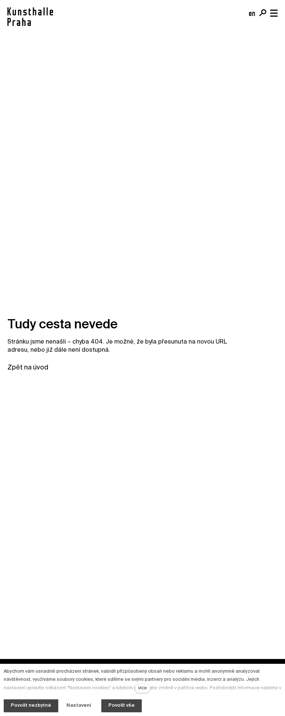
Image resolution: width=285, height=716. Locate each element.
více (142, 688)
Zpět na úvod (27, 367)
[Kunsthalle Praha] (30, 16)
